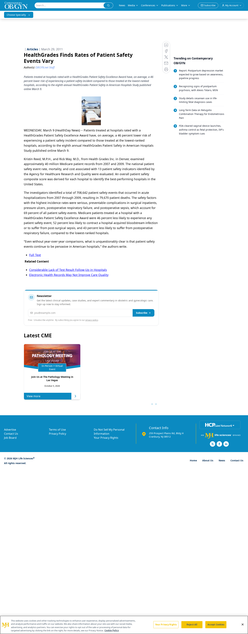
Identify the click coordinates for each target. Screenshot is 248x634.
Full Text (35, 255)
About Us (207, 460)
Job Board (10, 438)
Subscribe (141, 312)
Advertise (10, 429)
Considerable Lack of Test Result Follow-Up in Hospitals (68, 270)
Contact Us (11, 434)
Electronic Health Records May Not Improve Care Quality (68, 275)
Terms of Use (57, 429)
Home (193, 460)
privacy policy (91, 320)
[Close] (242, 624)
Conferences (148, 5)
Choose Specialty (16, 14)
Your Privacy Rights (106, 438)
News (122, 5)
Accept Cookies (216, 624)
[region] (124, 625)
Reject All (192, 624)
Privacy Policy (57, 434)
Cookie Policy (111, 630)
